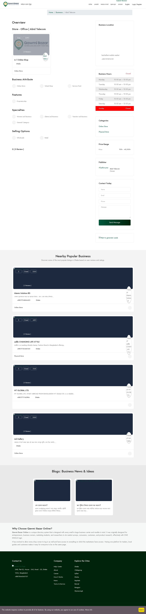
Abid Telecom (115, 169)
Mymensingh (79, 591)
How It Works (58, 577)
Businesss (59, 12)
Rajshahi (77, 580)
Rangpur (77, 587)
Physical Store (104, 132)
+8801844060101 (21, 576)
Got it (141, 610)
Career (56, 573)
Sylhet (76, 573)
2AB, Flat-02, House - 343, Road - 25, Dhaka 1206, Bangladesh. (31, 571)
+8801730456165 (23, 349)
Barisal (77, 584)
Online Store (18, 71)
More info (88, 610)
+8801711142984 (23, 397)
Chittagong (78, 570)
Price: (101, 149)
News (56, 580)
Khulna (77, 577)
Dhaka (18, 64)
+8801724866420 (23, 300)
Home (51, 12)
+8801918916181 (108, 59)
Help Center (58, 566)
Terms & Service (59, 584)
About (56, 570)
